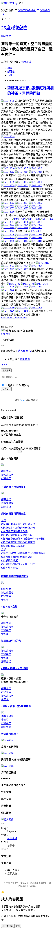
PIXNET (14, 883)
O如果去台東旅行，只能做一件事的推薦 (23, 538)
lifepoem (5, 333)
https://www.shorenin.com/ (14, 317)
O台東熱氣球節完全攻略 (14, 531)
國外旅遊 (25, 359)
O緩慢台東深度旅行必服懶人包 (18, 524)
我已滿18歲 (7, 926)
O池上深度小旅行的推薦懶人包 (18, 527)
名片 (9, 75)
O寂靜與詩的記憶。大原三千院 (18, 564)
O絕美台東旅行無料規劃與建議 (18, 542)
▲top (4, 364)
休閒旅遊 (26, 62)
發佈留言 (6, 389)
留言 (28, 351)
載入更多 (6, 370)
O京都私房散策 (9, 560)
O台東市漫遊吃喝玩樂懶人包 (16, 535)
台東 (3, 520)
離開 (18, 926)
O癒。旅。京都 (9, 568)
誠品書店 (6, 478)
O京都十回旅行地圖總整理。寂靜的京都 (23, 553)
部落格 (11, 71)
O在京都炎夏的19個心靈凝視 (16, 557)
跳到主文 (6, 36)
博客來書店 (7, 475)
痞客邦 (22, 351)
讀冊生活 (6, 471)
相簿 (9, 68)
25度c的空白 (14, 28)
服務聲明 (33, 886)
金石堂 (5, 600)
